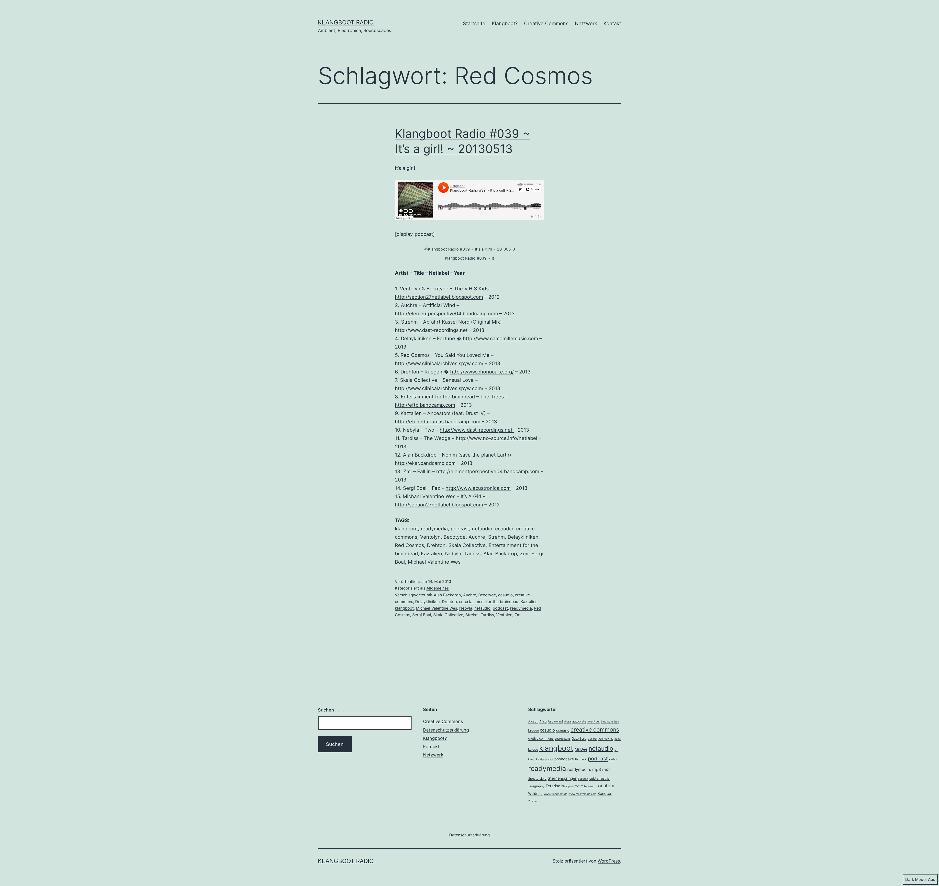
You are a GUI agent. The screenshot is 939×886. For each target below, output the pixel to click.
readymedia (521, 608)
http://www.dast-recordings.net (432, 330)
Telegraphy (536, 786)
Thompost (567, 786)
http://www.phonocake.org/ (482, 372)
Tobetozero (588, 786)
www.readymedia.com (582, 794)
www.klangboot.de (555, 794)
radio (613, 759)
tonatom (605, 785)
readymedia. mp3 (584, 769)
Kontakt (612, 23)
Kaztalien (529, 601)
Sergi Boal (421, 614)
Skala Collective (448, 614)
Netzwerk (586, 23)
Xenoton (604, 793)
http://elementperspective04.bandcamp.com (446, 314)
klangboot (404, 608)
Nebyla (465, 608)
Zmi (517, 614)
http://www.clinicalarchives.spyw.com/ (439, 363)
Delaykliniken (427, 601)
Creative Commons (546, 23)
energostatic (562, 738)
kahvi (618, 738)
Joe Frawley (605, 738)
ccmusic (562, 730)
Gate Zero (579, 738)
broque (533, 730)
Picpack (581, 759)
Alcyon (533, 721)
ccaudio (505, 594)
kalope (533, 749)
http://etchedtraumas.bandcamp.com (438, 422)
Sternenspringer (562, 778)
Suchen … (328, 709)
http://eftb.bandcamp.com (425, 405)
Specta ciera (537, 778)
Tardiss (487, 614)
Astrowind (555, 721)
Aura (567, 721)
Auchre (469, 594)
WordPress (609, 861)
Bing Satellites (610, 721)
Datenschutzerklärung (446, 730)
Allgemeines (437, 588)
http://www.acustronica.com (478, 488)
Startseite (474, 23)
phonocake (564, 759)
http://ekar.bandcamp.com (425, 463)
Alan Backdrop (447, 594)
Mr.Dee (581, 749)
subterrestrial (599, 778)
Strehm (472, 614)
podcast (500, 608)
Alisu (543, 721)
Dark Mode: (916, 879)
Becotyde (487, 594)
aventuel (593, 721)
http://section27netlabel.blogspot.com (439, 297)
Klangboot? (505, 23)
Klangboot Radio (346, 22)
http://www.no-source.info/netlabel (496, 438)
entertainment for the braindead (488, 601)
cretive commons (541, 738)
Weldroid (535, 793)
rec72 (606, 770)
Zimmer (532, 801)
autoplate (579, 721)
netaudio (482, 608)
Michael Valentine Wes (436, 608)
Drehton (449, 601)
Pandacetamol (544, 759)
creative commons (594, 729)
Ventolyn (504, 614)
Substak (583, 778)
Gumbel (592, 738)
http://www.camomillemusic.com (500, 338)
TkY (577, 786)
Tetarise (553, 786)
